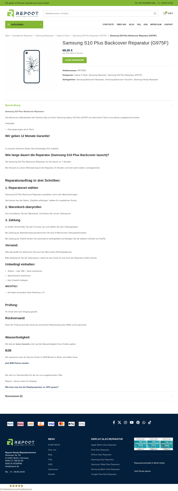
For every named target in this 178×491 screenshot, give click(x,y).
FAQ (50, 459)
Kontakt (51, 474)
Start (7, 35)
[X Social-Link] (119, 422)
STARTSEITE (54, 445)
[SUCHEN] (155, 13)
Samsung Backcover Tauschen (119, 79)
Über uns (52, 450)
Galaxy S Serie (63, 35)
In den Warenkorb (74, 60)
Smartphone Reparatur (22, 35)
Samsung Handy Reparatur (146, 79)
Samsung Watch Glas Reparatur (105, 469)
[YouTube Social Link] (131, 422)
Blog (50, 454)
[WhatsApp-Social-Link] (144, 422)
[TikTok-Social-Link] (150, 422)
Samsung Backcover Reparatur (90, 79)
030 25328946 (144, 3)
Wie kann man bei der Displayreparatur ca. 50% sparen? (32, 387)
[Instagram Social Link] (125, 422)
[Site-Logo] (22, 13)
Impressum (53, 469)
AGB (50, 464)
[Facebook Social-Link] (113, 422)
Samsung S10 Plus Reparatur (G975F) (89, 35)
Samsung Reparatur (45, 35)
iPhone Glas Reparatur (101, 454)
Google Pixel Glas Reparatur (104, 474)
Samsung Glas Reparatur (102, 459)
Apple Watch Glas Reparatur (104, 445)
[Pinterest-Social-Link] (138, 422)
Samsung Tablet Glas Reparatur (105, 464)
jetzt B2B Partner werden (17, 363)
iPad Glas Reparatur (100, 450)
